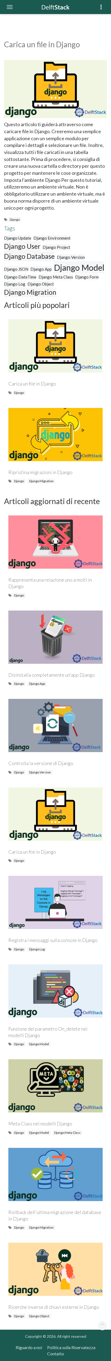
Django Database (29, 256)
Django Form (87, 276)
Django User (22, 246)
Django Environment (52, 238)
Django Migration (30, 292)
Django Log (14, 283)
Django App (41, 269)
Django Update (17, 238)
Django (15, 219)
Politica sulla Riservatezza (71, 1347)
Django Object (40, 283)
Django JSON (16, 269)
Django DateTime (20, 276)
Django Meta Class (56, 276)
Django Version (71, 257)
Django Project (56, 247)
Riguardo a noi (29, 1347)
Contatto (55, 1353)
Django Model (79, 267)
